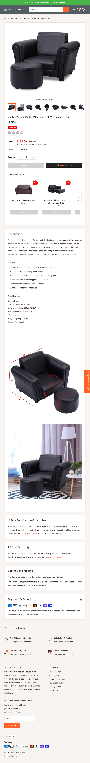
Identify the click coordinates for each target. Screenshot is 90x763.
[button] (49, 145)
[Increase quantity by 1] (33, 157)
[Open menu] (5, 10)
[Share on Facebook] (9, 133)
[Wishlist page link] (83, 9)
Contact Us (53, 690)
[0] (78, 9)
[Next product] (79, 197)
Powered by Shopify (11, 756)
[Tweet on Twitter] (17, 133)
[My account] (74, 9)
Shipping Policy (55, 675)
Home (6, 18)
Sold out (26, 165)
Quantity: (11, 157)
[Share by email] (21, 133)
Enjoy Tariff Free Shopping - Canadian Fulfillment (45, 2)
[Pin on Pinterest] (13, 133)
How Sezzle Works (57, 683)
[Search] (66, 9)
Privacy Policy (55, 687)
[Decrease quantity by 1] (19, 157)
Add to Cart (24, 212)
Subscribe (12, 725)
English (8, 736)
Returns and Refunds (57, 679)
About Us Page (55, 672)
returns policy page (29, 533)
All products (15, 18)
